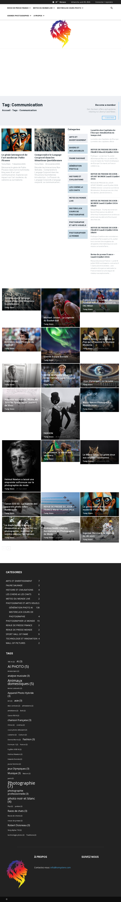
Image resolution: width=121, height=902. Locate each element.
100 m (11, 662)
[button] (111, 8)
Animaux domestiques (21, 682)
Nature (26, 773)
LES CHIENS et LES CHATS (18, 594)
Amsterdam (13, 671)
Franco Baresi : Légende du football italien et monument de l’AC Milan (99, 303)
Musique (14, 773)
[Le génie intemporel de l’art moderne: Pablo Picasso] (16, 139)
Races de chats (17, 811)
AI (19, 661)
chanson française (19, 720)
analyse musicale (19, 675)
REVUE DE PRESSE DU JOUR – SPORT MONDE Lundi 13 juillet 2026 (105, 176)
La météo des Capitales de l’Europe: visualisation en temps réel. (103, 132)
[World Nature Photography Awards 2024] (99, 400)
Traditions (31, 835)
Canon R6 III (13, 716)
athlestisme (27, 706)
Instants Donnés (15, 759)
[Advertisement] (60, 71)
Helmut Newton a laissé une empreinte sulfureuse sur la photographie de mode (19, 482)
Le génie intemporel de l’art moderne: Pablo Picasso (14, 157)
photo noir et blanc (21, 800)
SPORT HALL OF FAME (17, 634)
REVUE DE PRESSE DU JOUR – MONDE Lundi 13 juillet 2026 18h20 (105, 203)
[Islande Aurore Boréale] (60, 345)
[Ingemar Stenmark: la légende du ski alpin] (99, 530)
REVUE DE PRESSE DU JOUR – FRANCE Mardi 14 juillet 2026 (105, 150)
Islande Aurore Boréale (56, 356)
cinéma (21, 725)
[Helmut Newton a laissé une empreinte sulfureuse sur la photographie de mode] (21, 466)
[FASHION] (60, 414)
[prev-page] (4, 548)
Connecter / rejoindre (104, 2)
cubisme (12, 735)
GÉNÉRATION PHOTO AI (21, 607)
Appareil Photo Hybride (21, 694)
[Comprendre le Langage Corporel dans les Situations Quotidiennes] (50, 139)
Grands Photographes (18, 15)
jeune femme (14, 764)
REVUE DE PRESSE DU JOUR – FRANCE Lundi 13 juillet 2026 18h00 (105, 230)
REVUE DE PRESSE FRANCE (17, 8)
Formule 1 (13, 744)
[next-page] (8, 548)
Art (10, 701)
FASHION (48, 433)
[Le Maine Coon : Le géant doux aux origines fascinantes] (99, 452)
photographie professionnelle (18, 792)
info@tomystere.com (60, 867)
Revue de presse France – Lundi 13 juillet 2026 (103, 255)
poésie (18, 806)
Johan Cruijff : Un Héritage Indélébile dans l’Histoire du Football (19, 342)
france (23, 744)
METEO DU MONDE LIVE (43, 8)
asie (18, 700)
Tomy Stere (5, 164)
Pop (10, 806)
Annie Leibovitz (15, 688)
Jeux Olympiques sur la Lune (98, 381)
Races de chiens (15, 816)
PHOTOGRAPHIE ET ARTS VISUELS (22, 603)
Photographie (21, 784)
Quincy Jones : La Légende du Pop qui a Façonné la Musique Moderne (99, 342)
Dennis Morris (14, 740)
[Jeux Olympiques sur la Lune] (99, 376)
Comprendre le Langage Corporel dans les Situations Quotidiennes (48, 157)
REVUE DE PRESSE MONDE (19, 629)
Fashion (29, 739)
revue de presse (15, 821)
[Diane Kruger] (21, 376)
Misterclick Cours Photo (69, 8)
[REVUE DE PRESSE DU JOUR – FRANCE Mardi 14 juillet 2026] (60, 504)
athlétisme (13, 711)
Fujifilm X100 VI (14, 749)
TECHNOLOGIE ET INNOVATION (21, 638)
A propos (38, 15)
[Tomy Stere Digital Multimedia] (60, 34)
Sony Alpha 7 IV (15, 830)
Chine (11, 725)
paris (11, 778)
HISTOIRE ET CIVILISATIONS (19, 589)
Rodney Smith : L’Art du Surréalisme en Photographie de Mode (59, 531)
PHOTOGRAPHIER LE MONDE (20, 620)
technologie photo (16, 835)
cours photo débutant (17, 730)
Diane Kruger (11, 381)
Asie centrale (14, 706)
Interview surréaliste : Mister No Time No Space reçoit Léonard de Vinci (21, 402)
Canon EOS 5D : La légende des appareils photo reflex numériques (21, 506)
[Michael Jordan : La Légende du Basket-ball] (60, 307)
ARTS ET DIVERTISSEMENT (19, 580)
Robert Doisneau (19, 825)
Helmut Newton (15, 754)
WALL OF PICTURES (15, 643)
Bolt (23, 711)
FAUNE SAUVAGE (14, 585)
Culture (23, 735)
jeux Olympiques (18, 768)
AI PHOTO (18, 666)
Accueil (6, 110)
